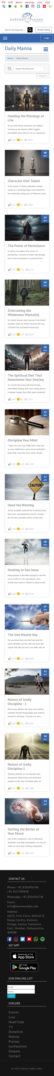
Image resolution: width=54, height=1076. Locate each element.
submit (11, 996)
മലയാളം (30, 2)
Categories (43, 75)
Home (10, 58)
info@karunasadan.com (22, 906)
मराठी (10, 2)
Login (46, 37)
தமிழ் (40, 2)
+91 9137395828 (18, 891)
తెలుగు (19, 2)
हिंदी (4, 2)
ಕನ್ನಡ (47, 2)
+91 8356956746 (28, 887)
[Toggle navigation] (5, 38)
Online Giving (43, 29)
